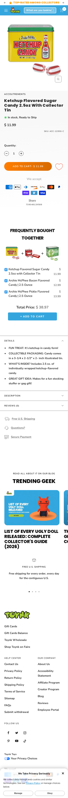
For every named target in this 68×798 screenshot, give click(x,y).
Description (12, 395)
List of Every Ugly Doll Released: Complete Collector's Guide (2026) (31, 539)
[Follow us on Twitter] (17, 733)
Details (9, 340)
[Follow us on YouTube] (17, 741)
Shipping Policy (14, 685)
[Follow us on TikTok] (25, 741)
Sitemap (9, 698)
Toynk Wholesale (15, 640)
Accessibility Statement (45, 673)
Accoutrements (15, 94)
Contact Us (11, 664)
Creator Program (48, 689)
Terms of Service (14, 691)
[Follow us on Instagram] (25, 733)
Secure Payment (21, 437)
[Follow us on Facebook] (8, 733)
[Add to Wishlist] (59, 167)
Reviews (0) (11, 405)
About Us (44, 664)
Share (32, 200)
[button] (62, 10)
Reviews (43, 703)
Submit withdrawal (16, 712)
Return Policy (13, 678)
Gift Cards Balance (16, 633)
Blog (41, 696)
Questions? (18, 428)
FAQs (7, 705)
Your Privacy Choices (23, 758)
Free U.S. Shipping (23, 419)
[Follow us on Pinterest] (8, 741)
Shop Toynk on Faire (17, 647)
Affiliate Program (49, 682)
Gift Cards (10, 626)
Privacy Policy (13, 671)
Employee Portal (48, 710)
